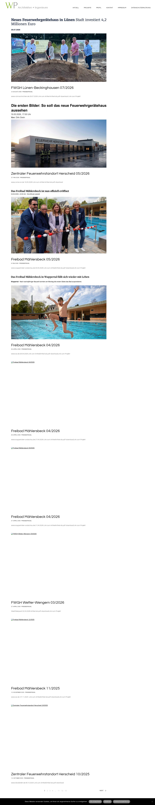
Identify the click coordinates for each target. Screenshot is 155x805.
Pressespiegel (27, 91)
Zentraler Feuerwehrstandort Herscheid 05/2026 (50, 173)
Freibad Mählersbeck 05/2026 (35, 259)
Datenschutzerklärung (140, 8)
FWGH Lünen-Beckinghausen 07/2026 (42, 88)
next (101, 790)
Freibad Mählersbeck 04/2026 (35, 345)
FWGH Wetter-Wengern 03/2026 (37, 602)
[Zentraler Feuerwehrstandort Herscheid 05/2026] (58, 136)
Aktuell (76, 8)
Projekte (87, 8)
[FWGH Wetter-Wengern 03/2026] (58, 565)
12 (62, 791)
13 (66, 791)
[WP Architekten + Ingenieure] (28, 5)
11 (59, 791)
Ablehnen (107, 801)
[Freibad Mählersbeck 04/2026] (58, 307)
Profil (98, 8)
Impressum (122, 8)
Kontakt (109, 8)
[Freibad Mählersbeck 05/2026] (58, 221)
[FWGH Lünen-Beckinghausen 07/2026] (58, 50)
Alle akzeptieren (95, 801)
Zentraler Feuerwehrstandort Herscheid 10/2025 (50, 774)
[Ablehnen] (152, 801)
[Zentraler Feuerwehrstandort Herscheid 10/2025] (58, 736)
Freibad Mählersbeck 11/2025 (35, 688)
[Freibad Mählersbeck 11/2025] (58, 650)
